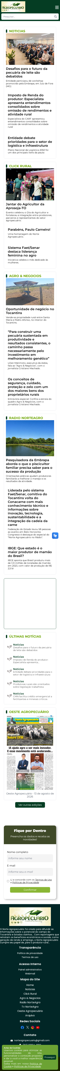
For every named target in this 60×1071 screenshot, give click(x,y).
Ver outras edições (30, 804)
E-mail (11, 865)
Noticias (30, 989)
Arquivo (30, 1015)
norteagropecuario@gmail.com (32, 1040)
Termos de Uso (43, 879)
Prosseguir (49, 1057)
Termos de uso (30, 957)
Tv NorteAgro (30, 1006)
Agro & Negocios (30, 998)
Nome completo (17, 852)
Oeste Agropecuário (30, 1011)
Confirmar (30, 889)
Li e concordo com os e (31, 881)
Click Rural (30, 993)
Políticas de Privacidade (25, 882)
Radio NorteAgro (30, 1002)
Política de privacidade (30, 953)
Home (30, 985)
